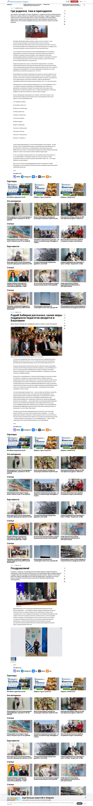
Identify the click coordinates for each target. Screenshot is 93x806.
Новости (9, 4)
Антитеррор (74, 1)
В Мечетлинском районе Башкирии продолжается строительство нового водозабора (71, 5)
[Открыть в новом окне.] (16, 176)
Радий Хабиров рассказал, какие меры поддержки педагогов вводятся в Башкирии (32, 5)
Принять (79, 803)
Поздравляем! (46, 4)
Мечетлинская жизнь (17, 1)
